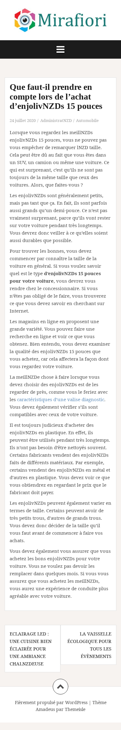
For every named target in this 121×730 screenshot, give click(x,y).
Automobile (87, 120)
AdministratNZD (56, 120)
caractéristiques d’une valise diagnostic (60, 399)
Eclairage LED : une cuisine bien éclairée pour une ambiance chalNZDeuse (31, 648)
